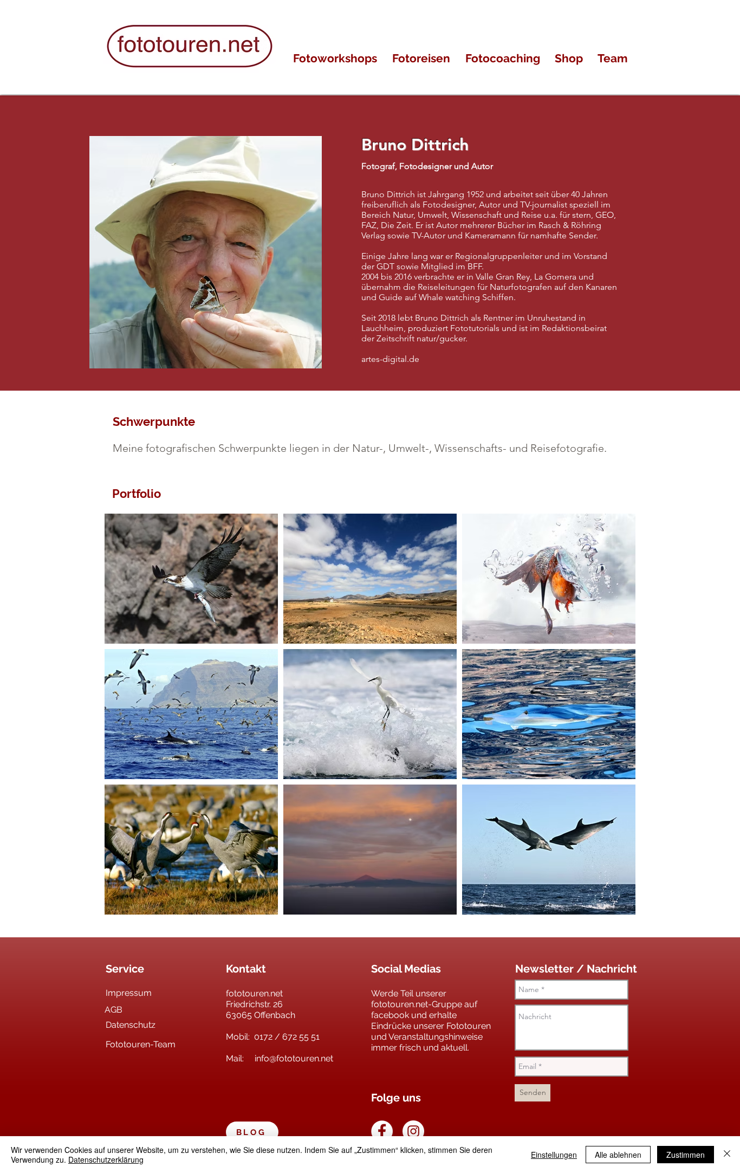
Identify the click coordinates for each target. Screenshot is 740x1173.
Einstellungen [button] (554, 1154)
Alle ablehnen (618, 1154)
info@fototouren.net (294, 1058)
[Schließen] (726, 1154)
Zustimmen (685, 1154)
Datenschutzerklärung (106, 1159)
